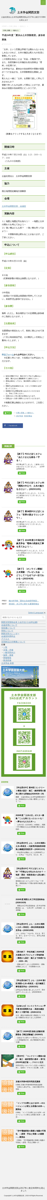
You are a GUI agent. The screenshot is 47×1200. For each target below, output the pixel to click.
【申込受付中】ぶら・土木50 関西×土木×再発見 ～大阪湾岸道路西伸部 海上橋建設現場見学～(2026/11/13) (31, 846)
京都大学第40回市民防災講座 (28, 1081)
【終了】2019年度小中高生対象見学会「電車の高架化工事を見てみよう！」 (30, 543)
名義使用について (9, 625)
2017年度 (19, 416)
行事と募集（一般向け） (25, 413)
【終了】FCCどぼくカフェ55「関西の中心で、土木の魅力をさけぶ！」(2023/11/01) (30, 485)
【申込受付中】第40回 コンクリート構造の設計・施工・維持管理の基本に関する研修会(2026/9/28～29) (31, 790)
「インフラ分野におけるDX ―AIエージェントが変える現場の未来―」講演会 (31, 1106)
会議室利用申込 (8, 636)
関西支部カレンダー (10, 634)
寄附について (7, 631)
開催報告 (7, 658)
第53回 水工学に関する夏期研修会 (24, 604)
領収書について (8, 628)
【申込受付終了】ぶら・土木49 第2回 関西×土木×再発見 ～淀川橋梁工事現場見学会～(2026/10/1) (30, 983)
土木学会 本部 (7, 663)
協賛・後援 (8, 655)
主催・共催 (8, 650)
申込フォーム (8, 354)
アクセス (5, 639)
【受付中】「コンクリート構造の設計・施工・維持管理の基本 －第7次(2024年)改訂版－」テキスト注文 (31, 1059)
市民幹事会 (28, 416)
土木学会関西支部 (28, 12)
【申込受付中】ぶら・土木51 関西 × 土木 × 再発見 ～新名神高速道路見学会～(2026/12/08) (30, 927)
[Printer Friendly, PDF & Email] (7, 413)
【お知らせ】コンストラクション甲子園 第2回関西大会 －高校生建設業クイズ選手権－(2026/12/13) (31, 1009)
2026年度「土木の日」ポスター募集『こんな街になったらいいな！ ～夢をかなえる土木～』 (30, 818)
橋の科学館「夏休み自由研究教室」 (24, 601)
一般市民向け (9, 652)
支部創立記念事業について (13, 642)
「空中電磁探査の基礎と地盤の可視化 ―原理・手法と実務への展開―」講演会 (31, 1134)
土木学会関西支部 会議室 (14, 206)
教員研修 (7, 660)
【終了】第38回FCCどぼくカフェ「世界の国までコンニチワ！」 (30, 514)
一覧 (5, 647)
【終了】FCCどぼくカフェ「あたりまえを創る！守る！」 (29, 457)
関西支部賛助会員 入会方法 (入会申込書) (19, 622)
